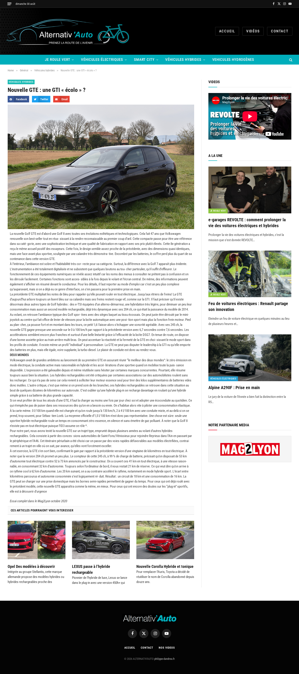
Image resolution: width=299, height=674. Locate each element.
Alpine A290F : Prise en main (234, 387)
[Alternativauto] (69, 31)
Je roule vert (57, 59)
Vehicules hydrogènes (233, 59)
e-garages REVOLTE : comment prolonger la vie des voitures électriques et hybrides (247, 222)
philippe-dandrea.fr (164, 658)
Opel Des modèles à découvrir (31, 566)
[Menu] (9, 3)
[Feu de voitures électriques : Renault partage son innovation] (249, 274)
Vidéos (253, 31)
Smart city (144, 59)
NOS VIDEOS (167, 647)
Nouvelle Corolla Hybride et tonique (164, 566)
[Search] (290, 59)
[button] (18, 99)
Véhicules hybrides (183, 59)
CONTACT (279, 31)
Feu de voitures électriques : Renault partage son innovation (248, 306)
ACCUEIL (227, 31)
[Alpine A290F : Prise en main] (249, 357)
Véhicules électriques (102, 59)
